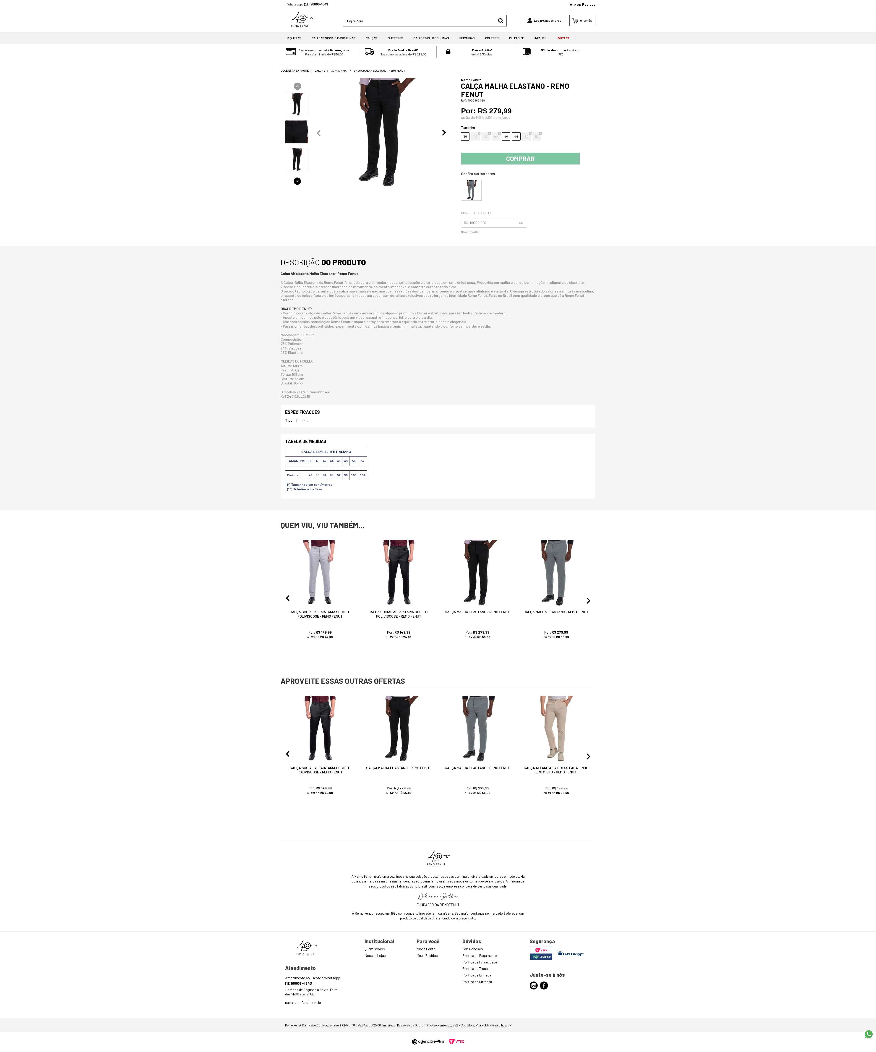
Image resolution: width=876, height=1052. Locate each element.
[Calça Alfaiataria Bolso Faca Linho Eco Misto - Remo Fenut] (556, 728)
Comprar (520, 158)
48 (516, 136)
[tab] (296, 104)
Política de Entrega (476, 975)
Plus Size (516, 38)
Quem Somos (375, 949)
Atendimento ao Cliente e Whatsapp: (313, 980)
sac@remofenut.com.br (303, 1002)
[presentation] (297, 105)
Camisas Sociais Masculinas (333, 38)
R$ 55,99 (484, 117)
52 (537, 136)
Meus (584, 4)
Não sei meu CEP (470, 231)
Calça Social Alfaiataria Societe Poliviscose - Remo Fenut (320, 614)
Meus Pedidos (427, 955)
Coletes (492, 38)
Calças (371, 38)
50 (526, 136)
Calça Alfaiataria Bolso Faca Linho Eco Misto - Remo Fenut (556, 769)
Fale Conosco (472, 949)
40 (475, 136)
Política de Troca (475, 968)
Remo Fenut (471, 80)
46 (506, 136)
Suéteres (395, 38)
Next (444, 133)
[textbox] (425, 20)
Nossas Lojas (375, 955)
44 (496, 136)
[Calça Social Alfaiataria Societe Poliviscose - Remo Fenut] (320, 573)
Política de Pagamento (479, 955)
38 (465, 136)
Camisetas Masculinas (431, 38)
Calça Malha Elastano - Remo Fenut (379, 70)
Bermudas (467, 38)
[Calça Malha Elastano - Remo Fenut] (471, 190)
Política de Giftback (477, 981)
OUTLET (564, 38)
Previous (318, 133)
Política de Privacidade (479, 962)
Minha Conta (426, 949)
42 (486, 136)
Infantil (540, 38)
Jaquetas (293, 38)
